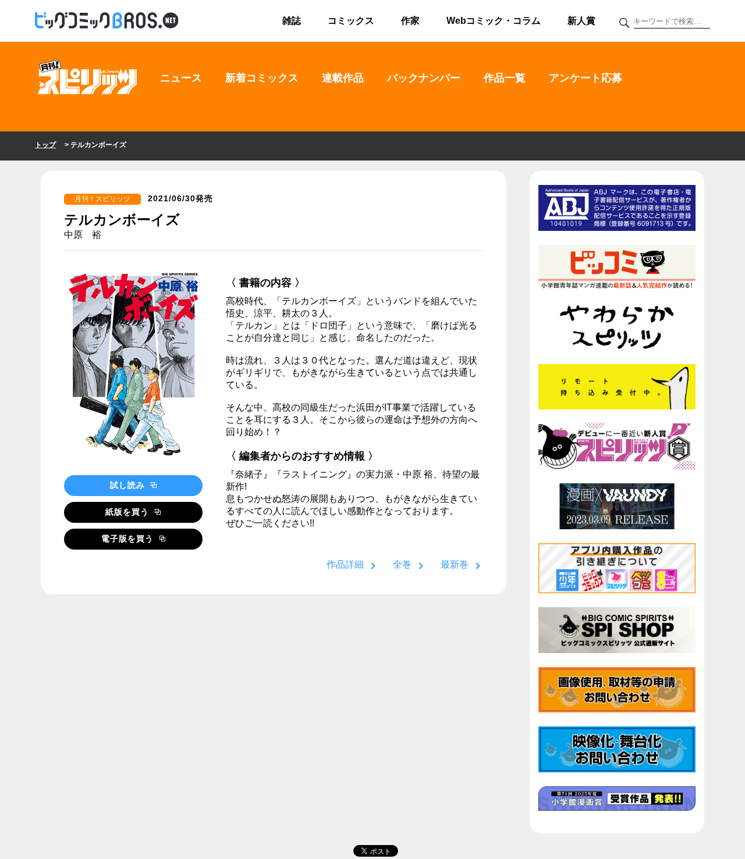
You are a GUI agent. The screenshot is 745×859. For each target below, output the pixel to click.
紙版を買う (128, 511)
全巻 (402, 564)
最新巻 (455, 564)
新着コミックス (262, 78)
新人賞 (581, 21)
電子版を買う (129, 538)
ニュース (181, 78)
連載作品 (343, 78)
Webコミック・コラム (493, 21)
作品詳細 (345, 564)
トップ (45, 145)
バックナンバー (423, 78)
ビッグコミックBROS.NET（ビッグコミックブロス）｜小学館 (106, 21)
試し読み (129, 485)
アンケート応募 (585, 78)
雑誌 (291, 21)
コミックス (351, 21)
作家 (410, 21)
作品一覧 (505, 78)
